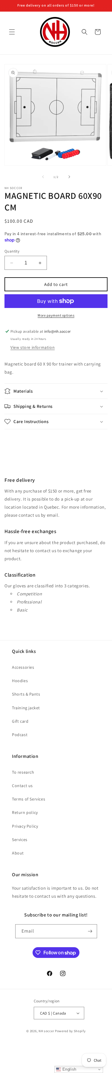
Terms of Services (28, 799)
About (18, 853)
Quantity (11, 251)
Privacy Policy (25, 826)
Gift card (20, 721)
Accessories (23, 667)
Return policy (25, 812)
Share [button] (16, 440)
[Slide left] (43, 176)
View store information (32, 347)
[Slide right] (69, 176)
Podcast (19, 734)
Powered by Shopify (70, 1031)
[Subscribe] (90, 931)
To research (23, 772)
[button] (12, 31)
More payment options (56, 315)
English (68, 1069)
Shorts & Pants (26, 694)
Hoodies (20, 680)
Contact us (22, 785)
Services (19, 839)
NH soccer (46, 1031)
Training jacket (26, 707)
